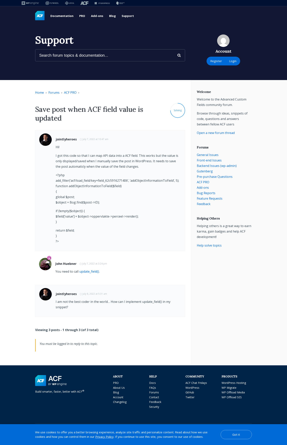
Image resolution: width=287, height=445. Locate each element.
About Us (119, 387)
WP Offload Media (233, 392)
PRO (82, 16)
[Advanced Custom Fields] (39, 16)
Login (232, 61)
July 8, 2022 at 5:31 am (95, 293)
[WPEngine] (30, 3)
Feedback (203, 204)
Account (118, 397)
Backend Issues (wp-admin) (217, 166)
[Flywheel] (52, 3)
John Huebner (66, 264)
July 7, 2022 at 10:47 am (95, 139)
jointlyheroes (66, 139)
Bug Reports (206, 193)
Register (216, 61)
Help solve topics (209, 245)
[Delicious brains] (120, 3)
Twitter (189, 397)
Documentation (61, 16)
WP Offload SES (232, 397)
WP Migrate (229, 387)
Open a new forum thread (216, 133)
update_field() (89, 271)
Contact (154, 397)
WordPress (192, 387)
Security (154, 407)
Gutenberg (205, 171)
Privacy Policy (104, 437)
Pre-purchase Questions (215, 176)
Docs (152, 383)
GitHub (189, 392)
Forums (54, 92)
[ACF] (84, 3)
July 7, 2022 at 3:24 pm (94, 263)
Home (39, 92)
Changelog (120, 402)
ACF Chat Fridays (196, 383)
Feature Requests (209, 198)
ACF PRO (70, 92)
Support (128, 16)
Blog (112, 16)
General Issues (207, 155)
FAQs (152, 387)
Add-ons (97, 16)
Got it (236, 434)
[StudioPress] (102, 3)
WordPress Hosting (234, 383)
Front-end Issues (209, 160)
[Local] (69, 3)
